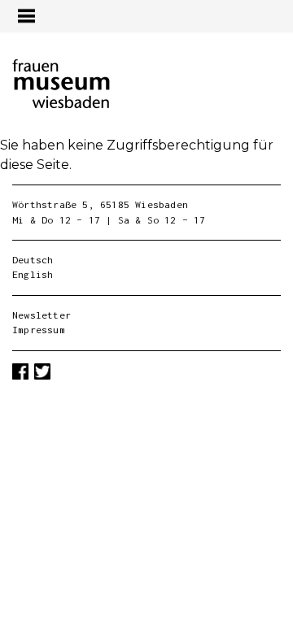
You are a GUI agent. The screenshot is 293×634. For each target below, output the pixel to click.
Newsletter (41, 315)
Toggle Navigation (26, 16)
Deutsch (32, 260)
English (32, 274)
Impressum (38, 330)
